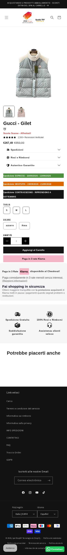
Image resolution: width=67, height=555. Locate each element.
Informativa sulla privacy (19, 423)
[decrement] (7, 241)
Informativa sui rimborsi (19, 415)
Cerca (10, 401)
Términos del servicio (37, 543)
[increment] (25, 241)
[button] (6, 17)
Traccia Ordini (14, 452)
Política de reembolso (52, 538)
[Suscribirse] (49, 480)
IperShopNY (17, 538)
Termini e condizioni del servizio (23, 408)
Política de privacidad (16, 543)
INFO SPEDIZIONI (15, 430)
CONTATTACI (13, 437)
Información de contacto (35, 548)
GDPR (9, 459)
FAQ (9, 445)
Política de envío (56, 543)
